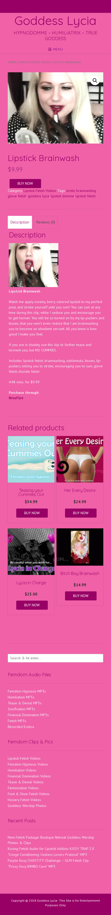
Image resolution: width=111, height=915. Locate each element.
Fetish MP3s (17, 720)
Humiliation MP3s (21, 697)
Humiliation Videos (22, 770)
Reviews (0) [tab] (45, 222)
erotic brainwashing (81, 190)
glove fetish (17, 196)
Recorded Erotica (21, 726)
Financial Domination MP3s (28, 715)
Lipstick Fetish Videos (34, 62)
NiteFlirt (16, 398)
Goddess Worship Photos (27, 805)
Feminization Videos (23, 788)
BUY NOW (25, 183)
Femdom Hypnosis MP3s (27, 691)
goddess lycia (38, 196)
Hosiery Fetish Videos (24, 799)
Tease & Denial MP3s (25, 703)
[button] (95, 80)
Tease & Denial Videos (26, 782)
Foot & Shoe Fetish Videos (29, 794)
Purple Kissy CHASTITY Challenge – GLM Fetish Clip (48, 860)
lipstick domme (62, 196)
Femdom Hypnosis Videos (28, 764)
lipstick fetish (86, 196)
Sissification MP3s (21, 709)
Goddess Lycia (55, 20)
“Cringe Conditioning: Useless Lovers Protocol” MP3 (47, 854)
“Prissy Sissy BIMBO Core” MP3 (32, 866)
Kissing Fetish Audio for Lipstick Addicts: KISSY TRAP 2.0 (51, 848)
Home (12, 62)
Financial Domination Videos (29, 776)
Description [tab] (20, 222)
